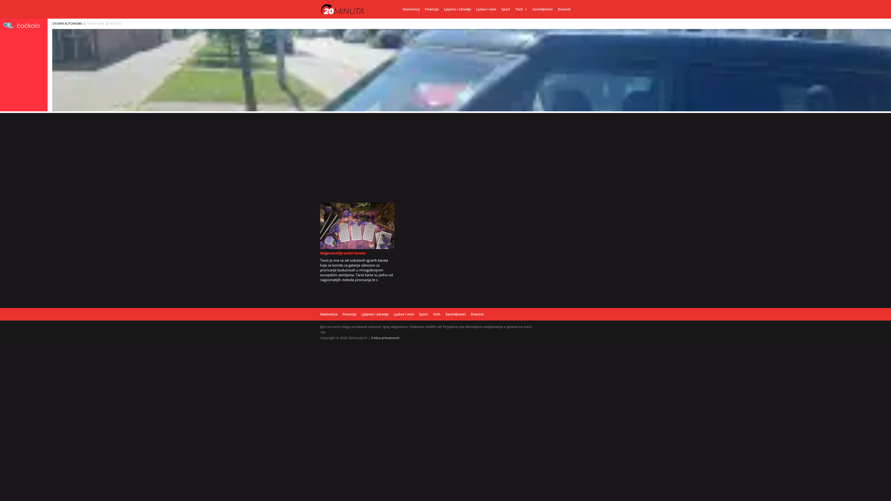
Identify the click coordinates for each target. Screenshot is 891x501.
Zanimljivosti (543, 9)
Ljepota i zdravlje (457, 9)
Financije (432, 9)
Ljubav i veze (486, 9)
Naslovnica (411, 9)
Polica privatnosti (385, 338)
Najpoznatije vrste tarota (342, 253)
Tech (519, 9)
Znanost (564, 9)
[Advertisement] (445, 160)
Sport (505, 9)
